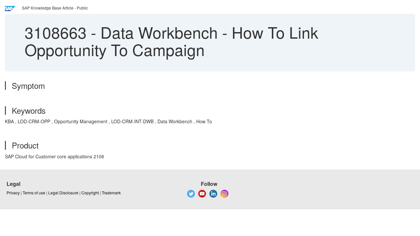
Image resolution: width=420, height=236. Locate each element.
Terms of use (34, 192)
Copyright (90, 192)
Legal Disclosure (63, 192)
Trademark (111, 192)
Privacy (13, 192)
